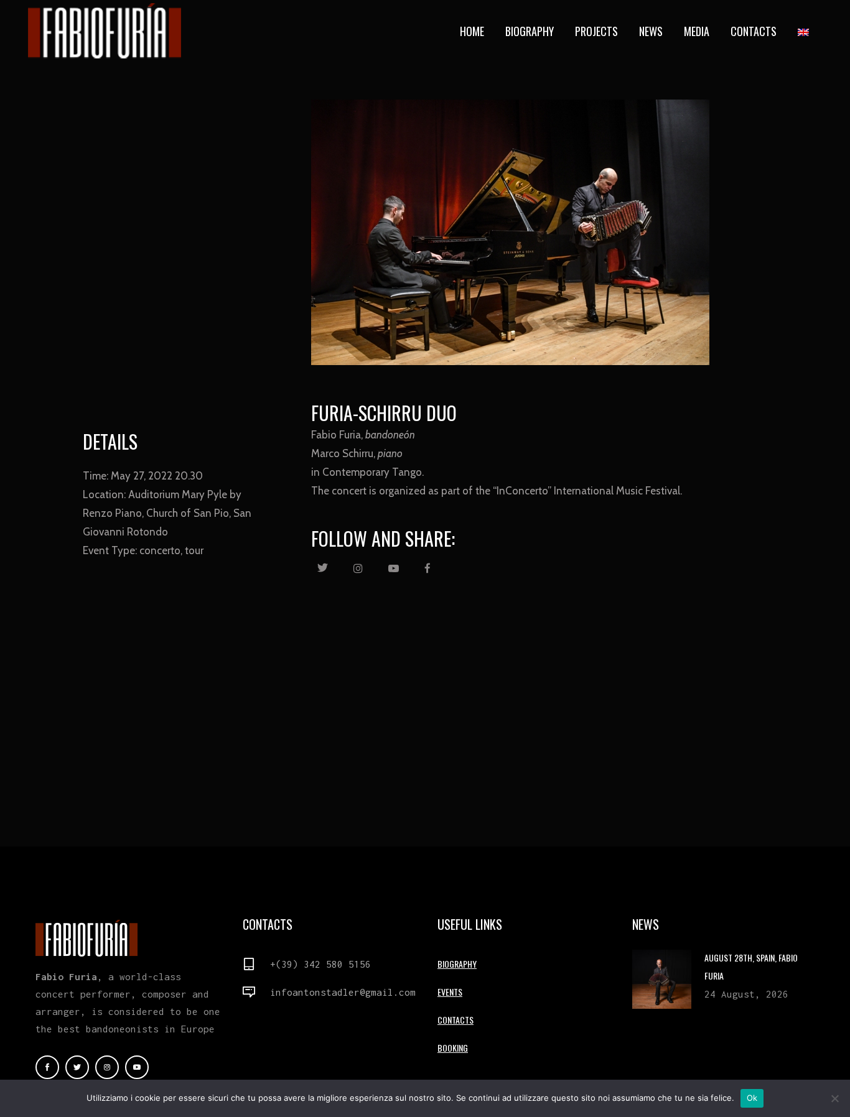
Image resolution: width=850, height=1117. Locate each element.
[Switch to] (804, 31)
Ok (752, 1098)
